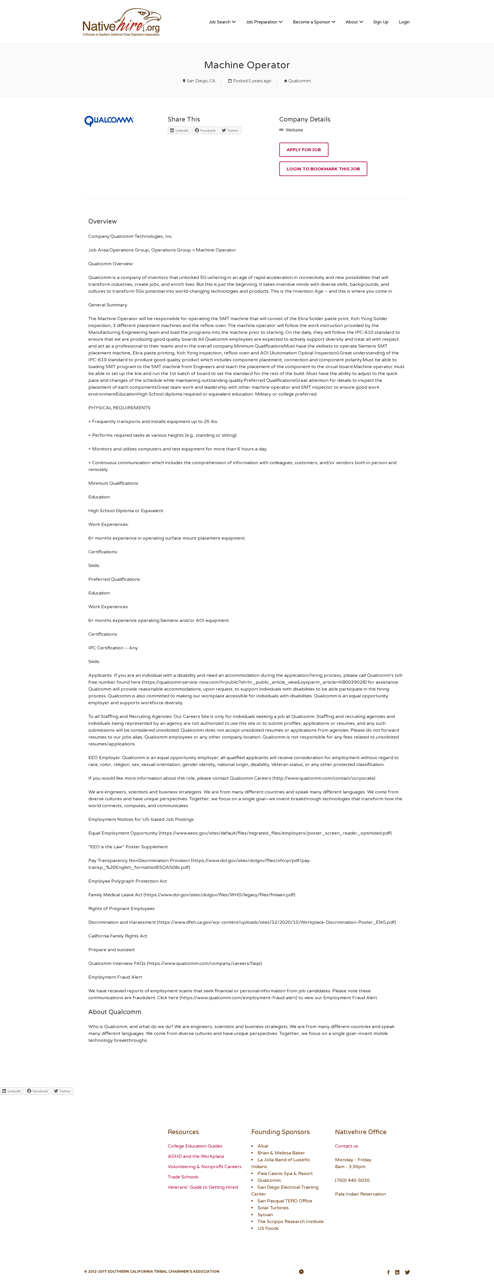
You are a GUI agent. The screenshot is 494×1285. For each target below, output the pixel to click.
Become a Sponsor (311, 22)
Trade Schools (183, 1177)
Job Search (219, 22)
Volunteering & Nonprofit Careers (205, 1167)
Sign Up (381, 22)
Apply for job (304, 149)
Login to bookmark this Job (323, 168)
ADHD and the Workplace (196, 1156)
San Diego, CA (201, 80)
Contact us (346, 1146)
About (352, 22)
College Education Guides (195, 1146)
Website (293, 130)
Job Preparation (261, 22)
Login (404, 22)
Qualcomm (299, 80)
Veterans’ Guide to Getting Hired (203, 1187)
